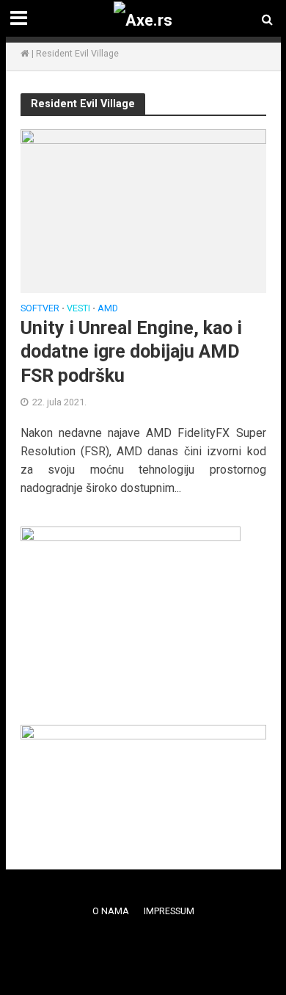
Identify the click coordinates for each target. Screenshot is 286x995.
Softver (40, 309)
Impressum (169, 910)
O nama (110, 910)
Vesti (78, 309)
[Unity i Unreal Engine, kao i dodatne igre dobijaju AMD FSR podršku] (143, 210)
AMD (108, 309)
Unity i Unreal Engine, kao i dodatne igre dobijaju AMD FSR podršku (131, 351)
